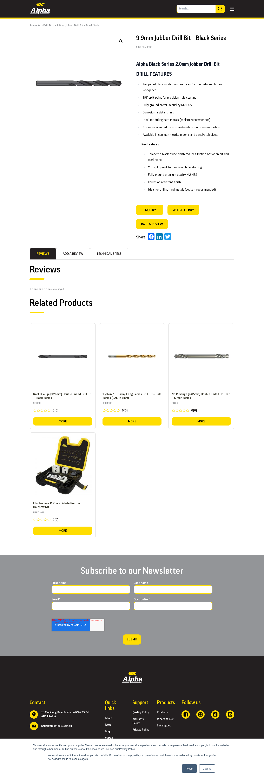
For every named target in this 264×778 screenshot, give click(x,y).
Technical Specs (109, 253)
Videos (109, 738)
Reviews (43, 253)
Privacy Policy (140, 729)
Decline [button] (207, 768)
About (108, 718)
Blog (108, 731)
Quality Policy (140, 712)
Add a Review (73, 253)
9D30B (45, 408)
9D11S (184, 408)
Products (35, 25)
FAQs (108, 724)
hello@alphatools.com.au (56, 726)
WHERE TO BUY (183, 210)
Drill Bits (48, 25)
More (63, 421)
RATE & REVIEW (152, 224)
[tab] (43, 254)
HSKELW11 (45, 517)
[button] (121, 41)
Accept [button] (189, 768)
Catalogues (164, 725)
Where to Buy (165, 719)
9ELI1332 (115, 408)
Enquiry (150, 210)
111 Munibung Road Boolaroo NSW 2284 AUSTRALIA (65, 714)
